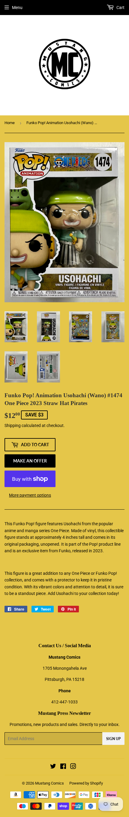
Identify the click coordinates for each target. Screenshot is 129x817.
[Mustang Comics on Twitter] (53, 767)
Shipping (12, 425)
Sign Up (113, 738)
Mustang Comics (49, 783)
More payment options (30, 495)
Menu (17, 7)
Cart (120, 7)
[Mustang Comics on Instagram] (73, 767)
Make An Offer (30, 460)
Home (9, 122)
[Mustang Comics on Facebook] (63, 767)
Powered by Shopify (86, 783)
